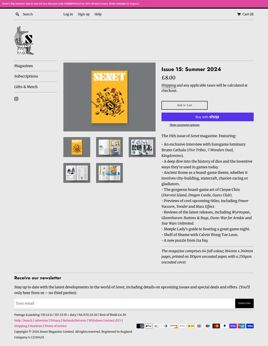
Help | (18, 320)
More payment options (185, 125)
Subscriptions (26, 76)
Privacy (55, 320)
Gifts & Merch (26, 87)
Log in (68, 14)
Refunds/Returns (74, 320)
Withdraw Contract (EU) (104, 320)
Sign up (84, 14)
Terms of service (56, 326)
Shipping (168, 85)
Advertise (41, 320)
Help (98, 14)
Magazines (23, 66)
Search (28, 320)
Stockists (36, 326)
